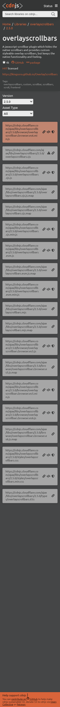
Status (48, 6)
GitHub (19, 62)
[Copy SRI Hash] (53, 132)
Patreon (21, 704)
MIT (5, 68)
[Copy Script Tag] (48, 132)
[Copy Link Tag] (48, 455)
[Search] (53, 14)
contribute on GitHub (24, 699)
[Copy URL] (43, 132)
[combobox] (17, 101)
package (34, 62)
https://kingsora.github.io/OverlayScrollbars (30, 74)
